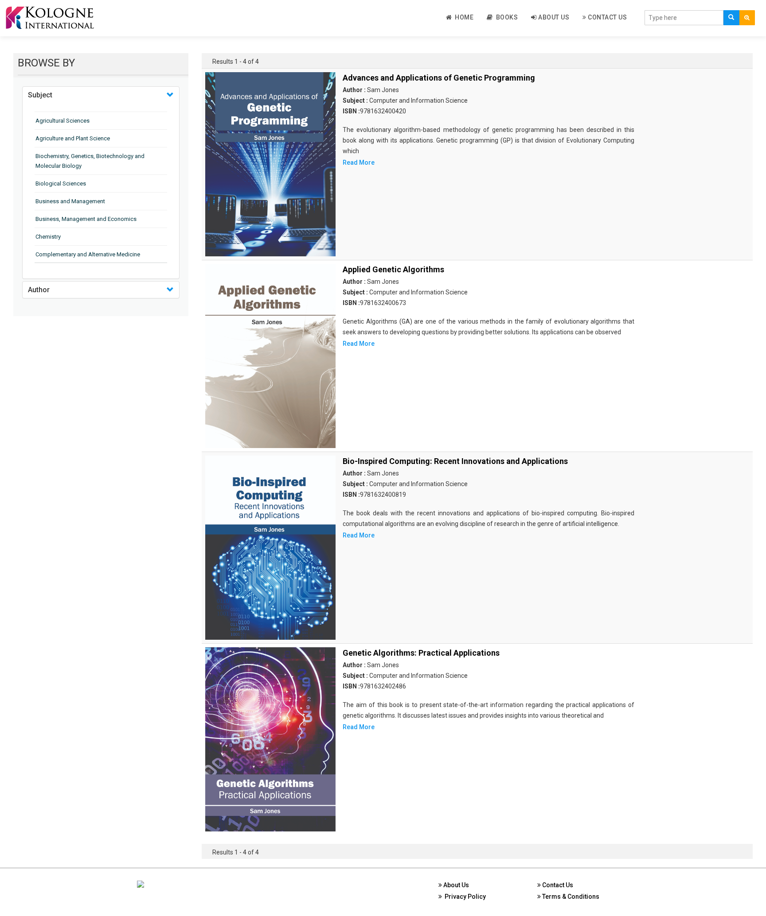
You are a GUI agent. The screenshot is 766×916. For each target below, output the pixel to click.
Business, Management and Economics (86, 219)
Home (462, 17)
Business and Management (70, 201)
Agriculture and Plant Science (72, 138)
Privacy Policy (464, 896)
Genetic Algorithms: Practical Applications (421, 652)
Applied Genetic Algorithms (393, 269)
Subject (40, 95)
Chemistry (48, 236)
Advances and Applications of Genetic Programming (439, 77)
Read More (359, 162)
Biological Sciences (60, 183)
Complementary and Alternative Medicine (87, 254)
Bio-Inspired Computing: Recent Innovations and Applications (455, 461)
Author (39, 290)
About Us (553, 17)
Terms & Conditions (570, 896)
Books (505, 17)
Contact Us (606, 17)
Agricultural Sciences (62, 120)
